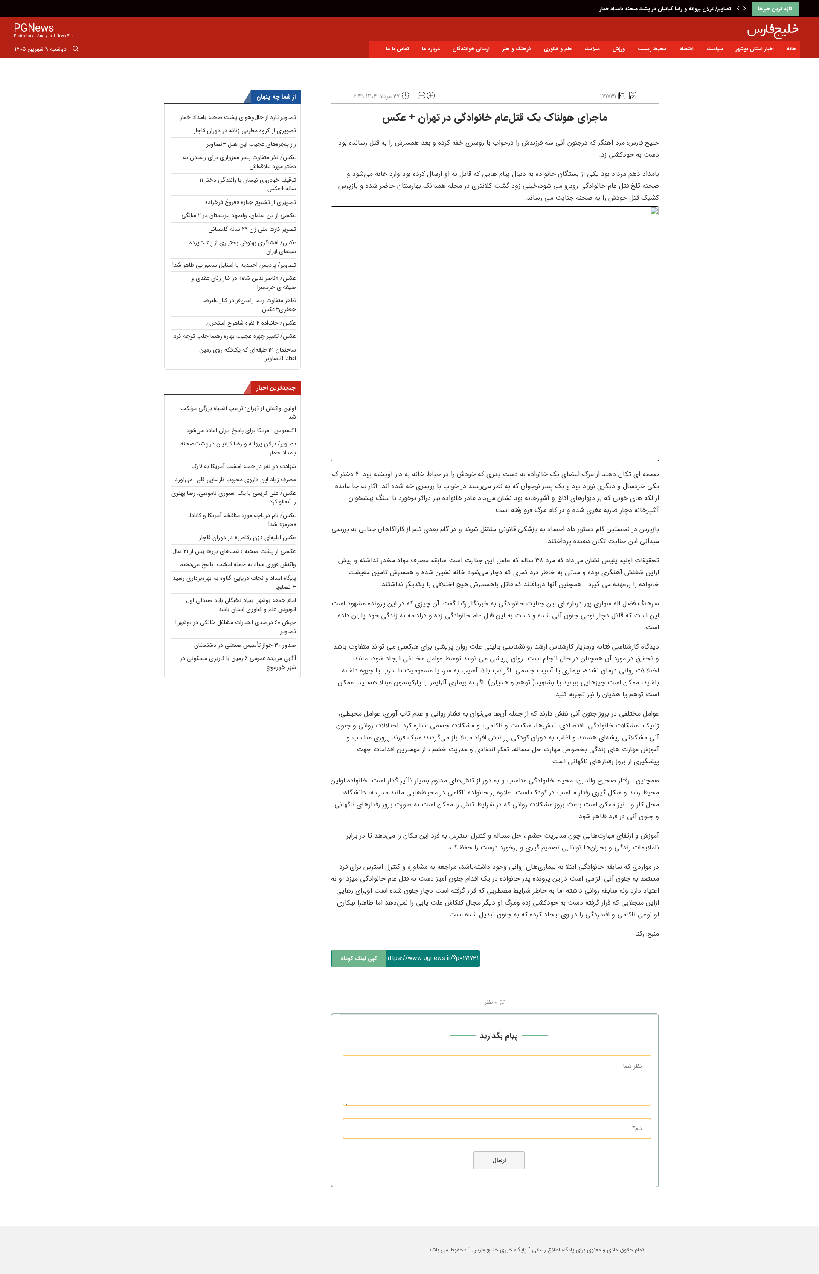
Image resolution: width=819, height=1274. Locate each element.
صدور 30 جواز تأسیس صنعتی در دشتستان (245, 645)
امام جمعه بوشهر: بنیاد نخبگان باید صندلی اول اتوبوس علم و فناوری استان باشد (241, 605)
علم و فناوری (558, 49)
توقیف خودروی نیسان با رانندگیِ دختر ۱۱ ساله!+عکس (248, 184)
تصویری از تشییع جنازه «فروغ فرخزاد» (250, 202)
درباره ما (431, 49)
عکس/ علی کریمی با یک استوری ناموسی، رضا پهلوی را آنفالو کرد (233, 498)
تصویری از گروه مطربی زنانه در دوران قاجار (245, 130)
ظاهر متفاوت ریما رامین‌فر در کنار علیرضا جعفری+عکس (249, 305)
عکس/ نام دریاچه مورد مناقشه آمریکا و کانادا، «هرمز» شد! (242, 520)
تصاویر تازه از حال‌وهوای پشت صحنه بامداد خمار (238, 117)
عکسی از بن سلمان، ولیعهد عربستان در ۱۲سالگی (238, 215)
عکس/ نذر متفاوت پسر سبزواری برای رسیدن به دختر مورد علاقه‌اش (239, 162)
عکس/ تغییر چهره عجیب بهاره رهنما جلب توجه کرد (235, 336)
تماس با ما (397, 49)
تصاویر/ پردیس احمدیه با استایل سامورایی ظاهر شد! (234, 265)
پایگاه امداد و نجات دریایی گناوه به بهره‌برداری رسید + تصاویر (234, 582)
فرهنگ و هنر (516, 49)
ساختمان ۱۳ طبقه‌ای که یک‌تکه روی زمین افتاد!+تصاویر (247, 354)
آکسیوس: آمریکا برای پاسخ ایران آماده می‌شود (241, 430)
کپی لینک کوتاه (359, 958)
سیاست (714, 49)
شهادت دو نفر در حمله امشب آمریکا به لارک (244, 466)
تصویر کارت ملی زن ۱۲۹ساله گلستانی (252, 229)
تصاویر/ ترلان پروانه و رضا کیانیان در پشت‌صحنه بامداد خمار (665, 9)
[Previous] (738, 9)
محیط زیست (652, 49)
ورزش (619, 49)
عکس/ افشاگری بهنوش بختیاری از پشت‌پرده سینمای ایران (242, 247)
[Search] (75, 50)
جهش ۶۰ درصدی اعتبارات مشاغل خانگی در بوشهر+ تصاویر (235, 627)
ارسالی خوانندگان (471, 49)
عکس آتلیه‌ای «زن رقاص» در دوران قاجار (247, 537)
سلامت (592, 49)
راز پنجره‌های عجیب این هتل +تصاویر (251, 144)
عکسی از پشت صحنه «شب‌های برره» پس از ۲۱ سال (234, 551)
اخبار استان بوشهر (755, 49)
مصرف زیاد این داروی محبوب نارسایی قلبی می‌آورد (235, 479)
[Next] (744, 9)
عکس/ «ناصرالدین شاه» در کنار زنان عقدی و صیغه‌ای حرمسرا (243, 282)
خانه (791, 49)
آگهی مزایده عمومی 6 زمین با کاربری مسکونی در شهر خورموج (238, 663)
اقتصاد (687, 49)
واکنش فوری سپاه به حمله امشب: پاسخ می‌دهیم (238, 564)
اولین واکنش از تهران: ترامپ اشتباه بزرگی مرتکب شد (238, 413)
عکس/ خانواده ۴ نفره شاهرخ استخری (251, 323)
